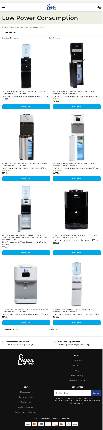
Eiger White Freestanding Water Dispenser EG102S (76, 314)
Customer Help (26, 397)
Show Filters (10, 32)
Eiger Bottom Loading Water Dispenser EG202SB (24, 168)
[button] (98, 7)
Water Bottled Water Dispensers (34, 237)
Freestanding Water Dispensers (15, 92)
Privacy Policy (77, 375)
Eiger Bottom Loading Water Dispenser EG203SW (75, 168)
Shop (4, 27)
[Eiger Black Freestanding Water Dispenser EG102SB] (26, 65)
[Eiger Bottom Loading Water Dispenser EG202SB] (26, 137)
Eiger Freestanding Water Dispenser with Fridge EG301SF (24, 243)
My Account (25, 392)
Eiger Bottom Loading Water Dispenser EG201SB (75, 96)
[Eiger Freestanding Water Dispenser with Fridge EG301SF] (26, 209)
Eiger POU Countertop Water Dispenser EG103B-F (75, 240)
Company (77, 360)
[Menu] (5, 7)
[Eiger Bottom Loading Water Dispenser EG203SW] (77, 137)
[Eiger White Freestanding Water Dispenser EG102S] (77, 283)
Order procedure (25, 407)
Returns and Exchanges (25, 412)
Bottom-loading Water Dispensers (66, 92)
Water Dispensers (19, 93)
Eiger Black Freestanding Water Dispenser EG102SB (25, 96)
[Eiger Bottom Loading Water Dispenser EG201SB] (77, 65)
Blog (77, 370)
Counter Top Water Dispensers (65, 235)
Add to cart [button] (26, 106)
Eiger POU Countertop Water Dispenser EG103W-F (25, 314)
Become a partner (77, 380)
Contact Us (26, 402)
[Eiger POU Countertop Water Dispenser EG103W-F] (26, 283)
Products (77, 365)
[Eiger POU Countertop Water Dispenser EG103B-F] (77, 209)
